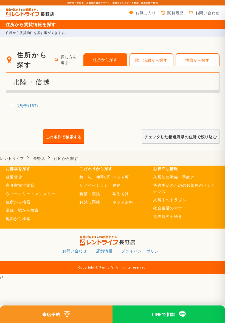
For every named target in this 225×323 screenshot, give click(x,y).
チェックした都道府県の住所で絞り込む (180, 136)
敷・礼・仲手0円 (95, 177)
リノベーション (93, 185)
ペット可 (121, 177)
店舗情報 (104, 250)
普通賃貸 (14, 177)
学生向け (121, 193)
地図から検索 (18, 218)
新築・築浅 (89, 193)
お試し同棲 (89, 201)
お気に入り (146, 12)
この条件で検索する (64, 136)
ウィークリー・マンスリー (30, 193)
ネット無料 (123, 201)
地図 (197, 60)
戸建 (117, 185)
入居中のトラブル (169, 199)
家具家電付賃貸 (20, 185)
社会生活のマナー (169, 207)
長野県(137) (27, 105)
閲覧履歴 (175, 12)
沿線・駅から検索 (22, 210)
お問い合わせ (207, 12)
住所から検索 (18, 201)
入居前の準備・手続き (174, 177)
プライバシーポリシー (142, 250)
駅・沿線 (151, 60)
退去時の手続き (167, 216)
